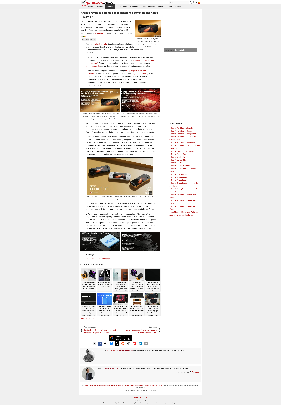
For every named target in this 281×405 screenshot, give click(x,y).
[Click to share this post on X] (117, 343)
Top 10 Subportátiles (179, 154)
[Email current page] (146, 344)
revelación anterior (100, 44)
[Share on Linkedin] (140, 343)
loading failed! (169, 50)
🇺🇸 (82, 36)
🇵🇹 (84, 36)
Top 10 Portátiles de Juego (181, 131)
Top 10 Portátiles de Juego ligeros (184, 134)
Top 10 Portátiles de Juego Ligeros (184, 142)
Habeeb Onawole (125, 350)
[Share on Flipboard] (134, 343)
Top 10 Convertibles (179, 160)
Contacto (178, 6)
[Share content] (94, 343)
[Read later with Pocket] (129, 343)
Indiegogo (106, 258)
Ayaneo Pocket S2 (140, 73)
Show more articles (87, 318)
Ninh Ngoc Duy (111, 368)
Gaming (93, 39)
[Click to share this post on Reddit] (123, 343)
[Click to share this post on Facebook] (100, 344)
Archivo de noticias (137, 385)
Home (90, 6)
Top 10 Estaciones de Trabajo (182, 151)
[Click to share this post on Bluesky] (111, 344)
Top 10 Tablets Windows (180, 165)
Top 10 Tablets (176, 162)
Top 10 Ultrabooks (178, 157)
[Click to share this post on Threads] (106, 344)
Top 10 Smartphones (179, 177)
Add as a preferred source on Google (123, 337)
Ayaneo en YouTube (93, 258)
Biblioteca (134, 6)
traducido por (100, 33)
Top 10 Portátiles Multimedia (182, 128)
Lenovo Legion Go (93, 66)
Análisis (100, 6)
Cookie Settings (140, 397)
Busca (169, 6)
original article (112, 350)
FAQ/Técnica (122, 6)
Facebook (195, 372)
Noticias (110, 6)
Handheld (85, 39)
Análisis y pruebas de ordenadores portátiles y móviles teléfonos (103, 385)
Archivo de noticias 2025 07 (153, 385)
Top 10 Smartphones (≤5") (181, 180)
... (86, 36)
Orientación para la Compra (152, 6)
